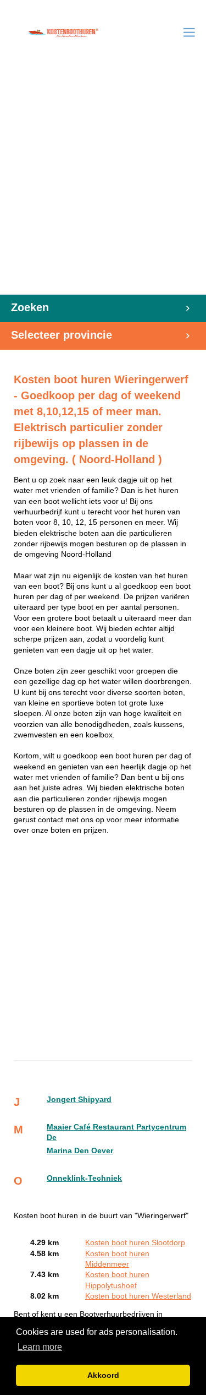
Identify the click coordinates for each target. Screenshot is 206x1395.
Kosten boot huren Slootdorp (135, 1243)
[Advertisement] (103, 186)
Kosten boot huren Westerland (138, 1296)
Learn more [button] (40, 1346)
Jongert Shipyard (79, 1099)
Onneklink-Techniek (84, 1178)
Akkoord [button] (103, 1375)
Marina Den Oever (80, 1151)
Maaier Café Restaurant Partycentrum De (116, 1132)
